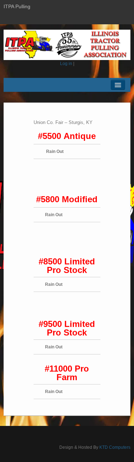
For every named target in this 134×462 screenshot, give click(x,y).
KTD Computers (114, 447)
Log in (66, 63)
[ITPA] (67, 44)
